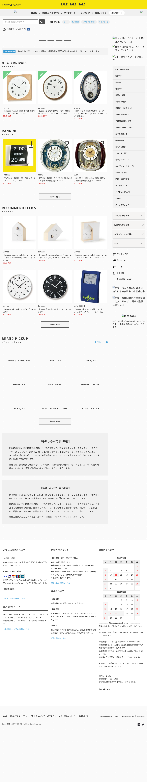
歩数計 (118, 198)
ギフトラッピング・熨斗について (61, 716)
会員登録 (10, 29)
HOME (34, 12)
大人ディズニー (121, 185)
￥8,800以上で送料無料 (11, 4)
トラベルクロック (122, 114)
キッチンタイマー (122, 159)
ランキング (85, 12)
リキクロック (104, 22)
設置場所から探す (121, 224)
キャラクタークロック (124, 127)
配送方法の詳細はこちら (60, 583)
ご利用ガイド (116, 12)
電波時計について (124, 279)
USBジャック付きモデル (124, 166)
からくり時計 (120, 147)
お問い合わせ (100, 12)
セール (66, 22)
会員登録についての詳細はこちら (16, 629)
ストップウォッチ (122, 205)
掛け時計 (118, 76)
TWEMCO (75, 22)
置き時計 (118, 82)
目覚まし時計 (120, 95)
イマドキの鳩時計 (89, 22)
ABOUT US (15, 716)
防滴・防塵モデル (122, 179)
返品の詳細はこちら (58, 638)
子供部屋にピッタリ (123, 121)
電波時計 (118, 88)
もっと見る (55, 196)
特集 (116, 243)
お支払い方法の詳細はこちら (14, 598)
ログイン (23, 29)
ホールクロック (121, 172)
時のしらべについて (50, 12)
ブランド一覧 (69, 12)
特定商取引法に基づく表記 (109, 716)
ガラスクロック (121, 134)
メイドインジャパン (123, 192)
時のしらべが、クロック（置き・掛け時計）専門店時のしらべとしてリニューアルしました (59, 51)
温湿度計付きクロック (124, 108)
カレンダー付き (121, 153)
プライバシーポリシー (127, 716)
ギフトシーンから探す (123, 234)
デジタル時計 (120, 101)
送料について (122, 260)
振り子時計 (119, 140)
